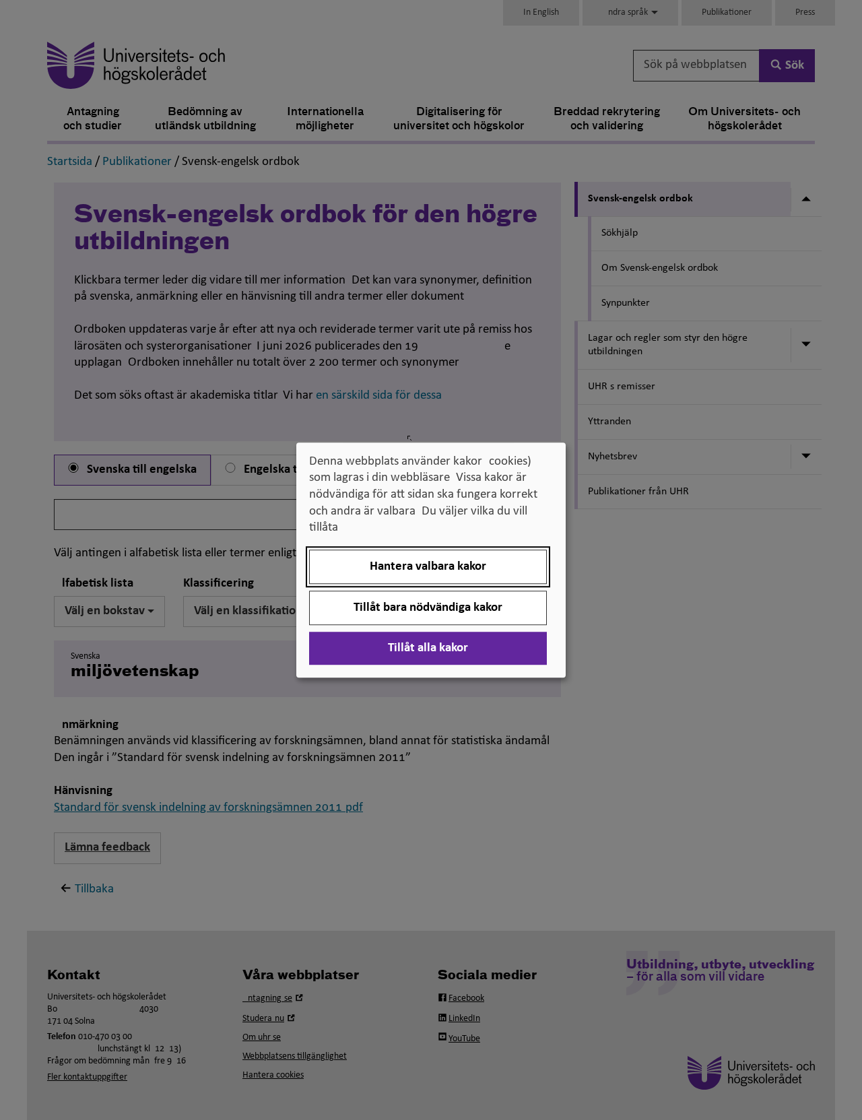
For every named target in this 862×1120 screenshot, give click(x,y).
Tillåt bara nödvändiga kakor (428, 607)
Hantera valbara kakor (428, 566)
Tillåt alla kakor (428, 648)
